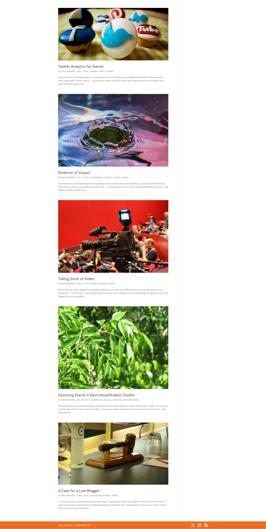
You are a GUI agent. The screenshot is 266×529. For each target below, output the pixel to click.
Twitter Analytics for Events (80, 66)
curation (117, 177)
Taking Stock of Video (76, 278)
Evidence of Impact (74, 172)
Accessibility (96, 495)
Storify (125, 177)
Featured (103, 283)
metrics (102, 71)
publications (128, 399)
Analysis (94, 71)
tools (137, 399)
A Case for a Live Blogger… (80, 490)
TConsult (81, 525)
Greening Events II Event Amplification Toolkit (96, 394)
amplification (97, 177)
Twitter (110, 71)
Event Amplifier (68, 71)
